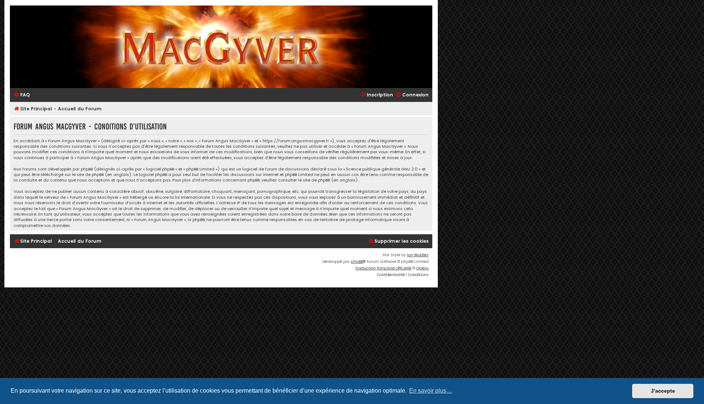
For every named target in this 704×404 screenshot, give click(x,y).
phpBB (357, 261)
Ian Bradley (418, 255)
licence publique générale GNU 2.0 (382, 169)
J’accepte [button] (663, 391)
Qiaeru (422, 268)
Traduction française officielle (383, 268)
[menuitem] (22, 95)
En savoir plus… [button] (430, 391)
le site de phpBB (88, 174)
